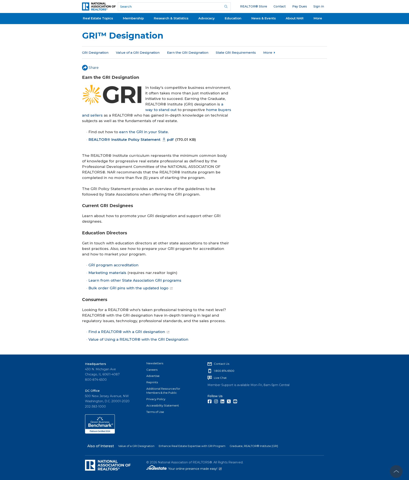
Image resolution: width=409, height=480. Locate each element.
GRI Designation (95, 52)
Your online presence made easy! (195, 469)
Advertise (153, 376)
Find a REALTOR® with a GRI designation (126, 332)
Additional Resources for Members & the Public (163, 391)
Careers (151, 369)
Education (233, 18)
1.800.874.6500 (224, 370)
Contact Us (221, 363)
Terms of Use (155, 412)
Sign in (318, 6)
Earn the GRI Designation (187, 52)
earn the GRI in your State (143, 132)
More (318, 18)
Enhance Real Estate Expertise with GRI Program (192, 446)
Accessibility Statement (162, 405)
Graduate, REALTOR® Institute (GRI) (254, 446)
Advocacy (206, 18)
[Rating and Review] (100, 432)
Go (226, 6)
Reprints (152, 382)
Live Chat (220, 377)
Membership (133, 18)
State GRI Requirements (236, 52)
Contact (280, 6)
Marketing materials (107, 273)
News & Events (263, 18)
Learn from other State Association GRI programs (134, 280)
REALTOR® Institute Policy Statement (131, 139)
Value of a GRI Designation (138, 52)
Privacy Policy (155, 399)
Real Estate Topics (98, 18)
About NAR (295, 18)
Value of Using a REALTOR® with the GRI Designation (138, 339)
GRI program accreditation (113, 265)
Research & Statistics (171, 18)
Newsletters (154, 363)
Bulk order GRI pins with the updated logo (128, 288)
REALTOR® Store (253, 6)
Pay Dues (299, 6)
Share (94, 68)
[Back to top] (396, 471)
